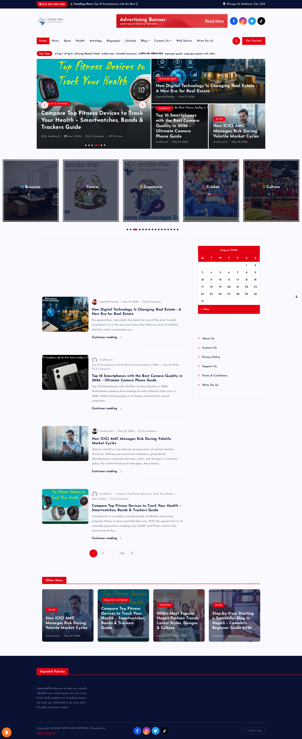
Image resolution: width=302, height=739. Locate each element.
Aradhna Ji (54, 136)
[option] (94, 104)
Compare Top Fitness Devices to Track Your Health (144, 494)
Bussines (32, 187)
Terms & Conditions (214, 375)
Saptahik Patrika (165, 96)
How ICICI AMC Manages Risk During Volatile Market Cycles (236, 131)
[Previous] (251, 580)
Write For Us (205, 40)
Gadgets (164, 108)
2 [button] (88, 145)
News (55, 40)
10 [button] (158, 229)
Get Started (253, 40)
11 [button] (161, 229)
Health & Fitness (60, 600)
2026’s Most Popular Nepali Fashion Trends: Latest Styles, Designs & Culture (89, 120)
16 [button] (177, 229)
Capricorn (153, 187)
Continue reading (105, 337)
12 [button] (164, 229)
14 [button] (171, 229)
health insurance (127, 54)
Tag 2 (69, 54)
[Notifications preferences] (7, 732)
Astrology (95, 40)
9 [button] (155, 229)
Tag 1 (60, 54)
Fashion (49, 104)
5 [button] (98, 145)
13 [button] (168, 229)
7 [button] (149, 229)
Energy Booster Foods (88, 54)
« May (204, 309)
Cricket (213, 187)
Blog (144, 40)
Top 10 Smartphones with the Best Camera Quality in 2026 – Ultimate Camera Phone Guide (177, 126)
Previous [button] (44, 105)
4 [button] (95, 145)
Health (80, 40)
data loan (109, 54)
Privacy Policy (211, 357)
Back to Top (255, 731)
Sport (67, 40)
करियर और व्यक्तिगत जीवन (151, 54)
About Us (208, 338)
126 (122, 553)
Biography (113, 40)
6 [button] (104, 145)
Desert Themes (46, 733)
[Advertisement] (112, 266)
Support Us (209, 366)
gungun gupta (175, 54)
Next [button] (142, 105)
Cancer (92, 187)
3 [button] (92, 145)
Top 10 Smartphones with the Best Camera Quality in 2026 (125, 365)
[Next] (257, 580)
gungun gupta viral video (200, 54)
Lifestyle (130, 40)
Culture (273, 187)
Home (43, 40)
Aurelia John (220, 142)
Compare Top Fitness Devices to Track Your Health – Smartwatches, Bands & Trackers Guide (68, 618)
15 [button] (174, 229)
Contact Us (161, 40)
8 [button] (152, 229)
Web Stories (184, 40)
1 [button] (85, 145)
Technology (167, 79)
